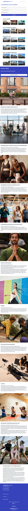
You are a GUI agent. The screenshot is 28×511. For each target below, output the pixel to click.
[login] (24, 1)
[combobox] (14, 7)
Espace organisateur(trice (6, 486)
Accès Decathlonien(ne (6, 488)
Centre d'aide (5, 496)
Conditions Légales (5, 499)
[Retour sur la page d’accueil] (8, 1)
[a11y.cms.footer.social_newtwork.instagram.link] (13, 503)
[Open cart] (21, 1)
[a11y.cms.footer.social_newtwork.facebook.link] (15, 503)
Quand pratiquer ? (5, 12)
